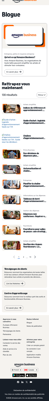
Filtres (40, 95)
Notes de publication (34, 326)
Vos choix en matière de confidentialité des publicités (24, 394)
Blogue (29, 323)
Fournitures (27, 226)
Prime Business (29, 150)
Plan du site (7, 355)
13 (30, 257)
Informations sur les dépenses (34, 195)
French (16, 370)
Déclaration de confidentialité (24, 390)
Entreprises (27, 180)
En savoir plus (12, 72)
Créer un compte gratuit (35, 345)
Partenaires (7, 334)
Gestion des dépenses (31, 211)
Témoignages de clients (11, 331)
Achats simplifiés (29, 104)
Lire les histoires (13, 283)
